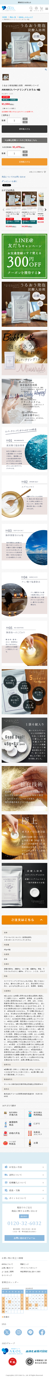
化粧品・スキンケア (26, 17)
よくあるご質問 (8, 1271)
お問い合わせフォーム (24, 1238)
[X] (7, 1332)
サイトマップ (7, 1275)
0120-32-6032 (25, 1223)
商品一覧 (13, 17)
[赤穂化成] (36, 1351)
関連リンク (24, 1264)
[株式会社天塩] (12, 1362)
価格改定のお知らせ (24, 2)
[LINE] (30, 1332)
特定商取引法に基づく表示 (30, 1271)
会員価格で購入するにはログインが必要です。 (18, 112)
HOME (4, 17)
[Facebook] (42, 1332)
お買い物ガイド (8, 1268)
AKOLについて (7, 1264)
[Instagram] (18, 1332)
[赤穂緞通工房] (36, 1362)
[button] (3, 209)
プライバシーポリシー (28, 1268)
